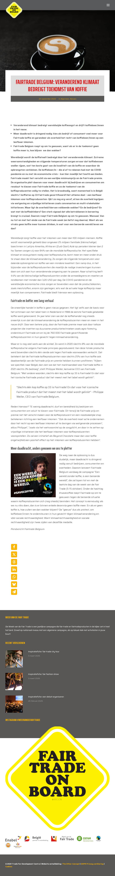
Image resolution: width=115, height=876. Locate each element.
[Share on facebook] (14, 547)
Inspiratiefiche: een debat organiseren (46, 696)
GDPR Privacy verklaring (92, 863)
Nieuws (73, 98)
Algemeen (65, 98)
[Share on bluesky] (14, 584)
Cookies (8, 866)
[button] (108, 5)
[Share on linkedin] (14, 569)
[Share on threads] (14, 562)
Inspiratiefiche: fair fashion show (43, 674)
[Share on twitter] (14, 554)
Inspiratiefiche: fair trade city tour (43, 651)
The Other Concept (70, 863)
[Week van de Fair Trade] (14, 5)
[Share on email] (14, 592)
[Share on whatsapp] (14, 577)
